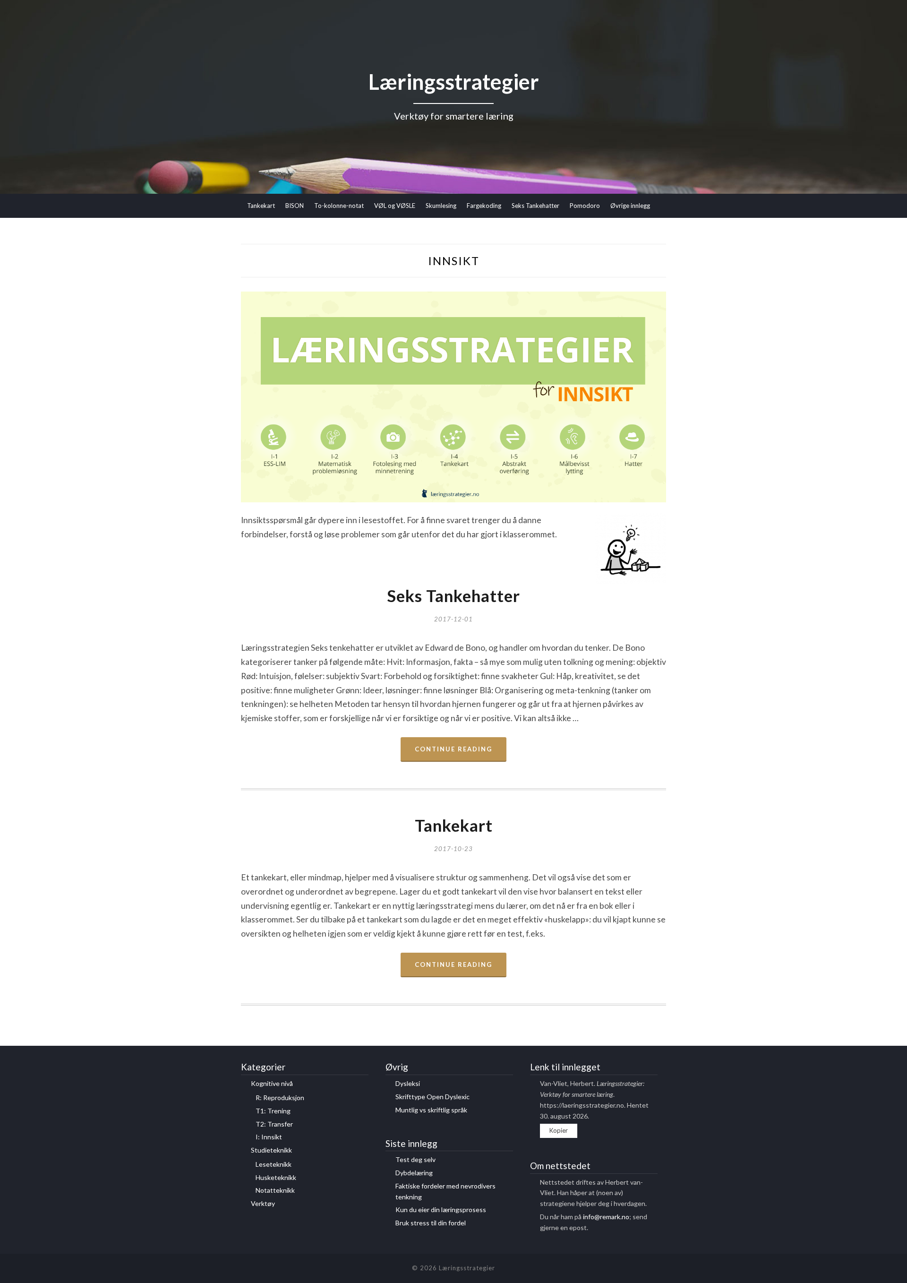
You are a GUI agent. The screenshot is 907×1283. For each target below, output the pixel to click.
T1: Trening (273, 1111)
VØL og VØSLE (394, 205)
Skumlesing (441, 205)
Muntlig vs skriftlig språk (431, 1110)
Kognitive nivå (272, 1083)
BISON (294, 205)
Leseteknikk (273, 1164)
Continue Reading (453, 749)
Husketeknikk (276, 1177)
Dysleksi (407, 1083)
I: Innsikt (269, 1137)
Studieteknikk (271, 1150)
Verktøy (263, 1203)
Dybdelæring (414, 1173)
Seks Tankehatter (535, 205)
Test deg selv (415, 1159)
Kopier (558, 1130)
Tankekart (261, 205)
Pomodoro (585, 205)
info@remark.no (606, 1217)
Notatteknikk (275, 1190)
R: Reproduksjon (280, 1098)
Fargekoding (484, 205)
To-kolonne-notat (339, 205)
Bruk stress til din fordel (430, 1223)
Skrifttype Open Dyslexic (432, 1097)
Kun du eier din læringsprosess (440, 1210)
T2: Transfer (274, 1124)
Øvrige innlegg (630, 205)
